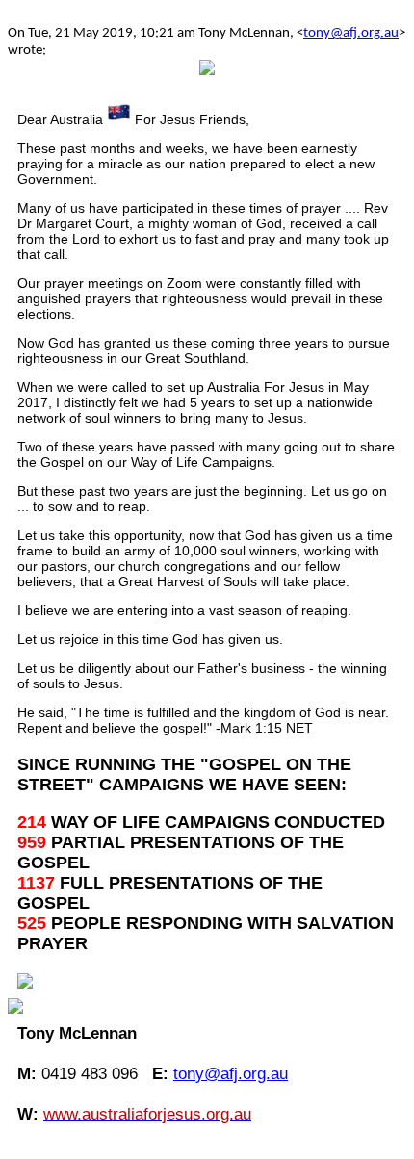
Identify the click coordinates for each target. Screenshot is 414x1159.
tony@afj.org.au (351, 33)
